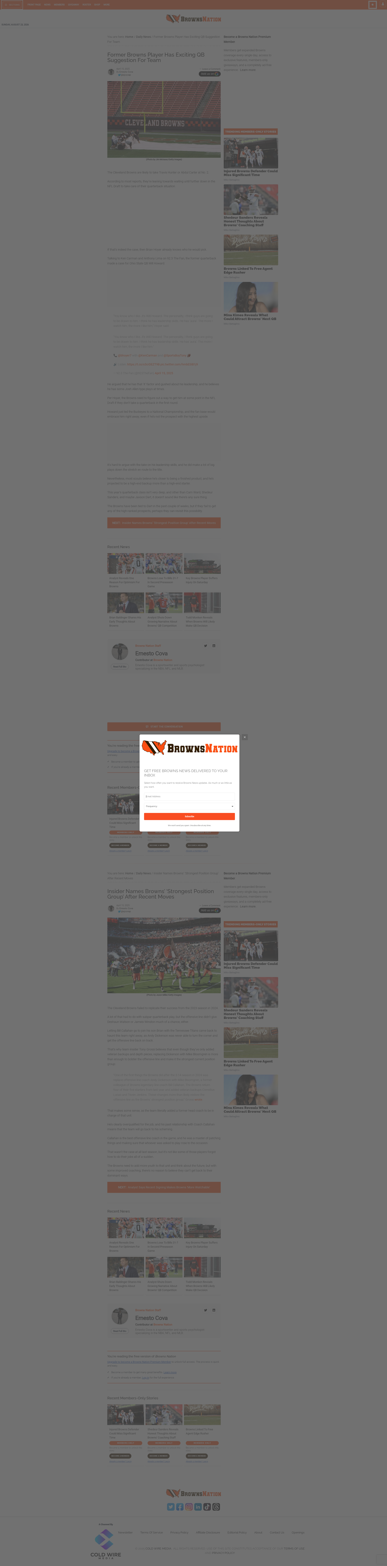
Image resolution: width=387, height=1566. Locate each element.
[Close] (245, 737)
